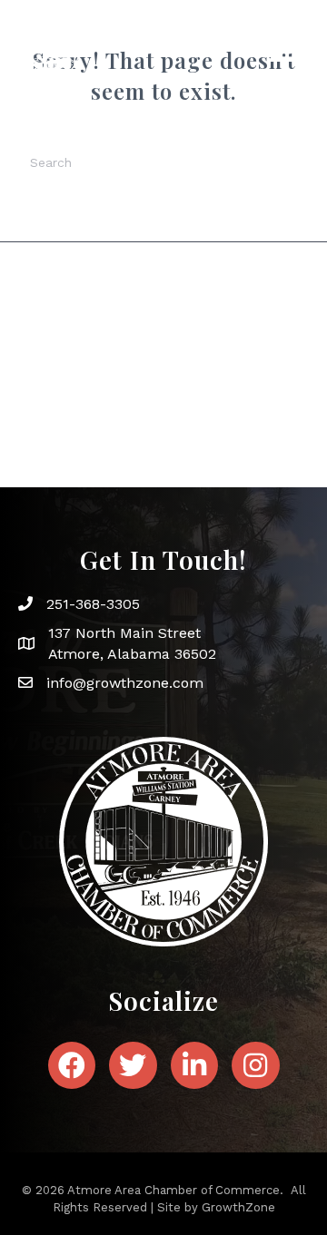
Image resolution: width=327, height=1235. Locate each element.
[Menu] (283, 49)
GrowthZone (238, 1207)
